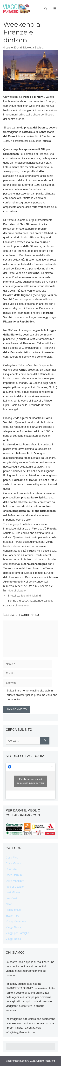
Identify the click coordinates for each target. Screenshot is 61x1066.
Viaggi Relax (13, 938)
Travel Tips (12, 915)
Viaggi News (13, 927)
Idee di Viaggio (17, 590)
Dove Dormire (14, 875)
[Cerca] (44, 741)
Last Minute (13, 892)
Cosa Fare (12, 857)
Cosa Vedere (13, 863)
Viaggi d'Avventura (17, 921)
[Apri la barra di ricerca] (45, 9)
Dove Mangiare (15, 880)
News (9, 904)
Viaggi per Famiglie (17, 933)
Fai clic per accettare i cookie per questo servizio (30, 781)
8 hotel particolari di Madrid (24, 595)
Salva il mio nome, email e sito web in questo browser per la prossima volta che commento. (32, 695)
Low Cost (11, 898)
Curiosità (11, 869)
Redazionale (13, 909)
